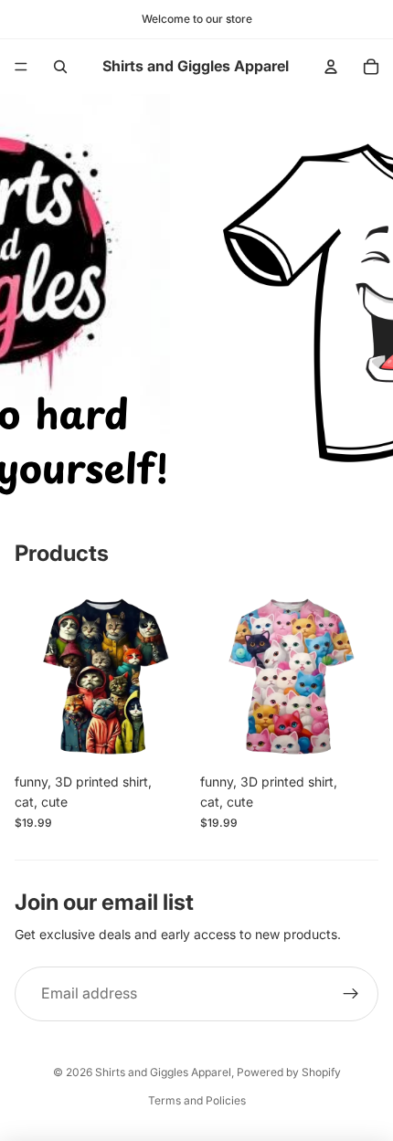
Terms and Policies (197, 1100)
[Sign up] (351, 994)
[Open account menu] (331, 67)
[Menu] (21, 67)
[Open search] (60, 67)
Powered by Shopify (289, 1072)
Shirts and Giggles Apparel (163, 1072)
